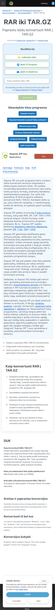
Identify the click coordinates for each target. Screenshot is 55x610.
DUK (34, 167)
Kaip (27, 167)
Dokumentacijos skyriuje (26, 284)
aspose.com (21, 40)
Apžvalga (7, 167)
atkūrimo (21, 309)
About (27, 609)
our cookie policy (22, 589)
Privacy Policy (37, 90)
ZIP (14, 229)
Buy (44, 156)
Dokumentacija (10, 171)
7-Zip (20, 229)
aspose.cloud (43, 40)
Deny (39, 601)
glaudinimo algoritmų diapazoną (30, 226)
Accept (28, 594)
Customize (16, 601)
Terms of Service (21, 90)
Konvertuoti (28, 97)
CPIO (32, 229)
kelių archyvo (43, 212)
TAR (26, 229)
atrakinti (8, 306)
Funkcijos (18, 167)
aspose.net (30, 40)
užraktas (39, 303)
